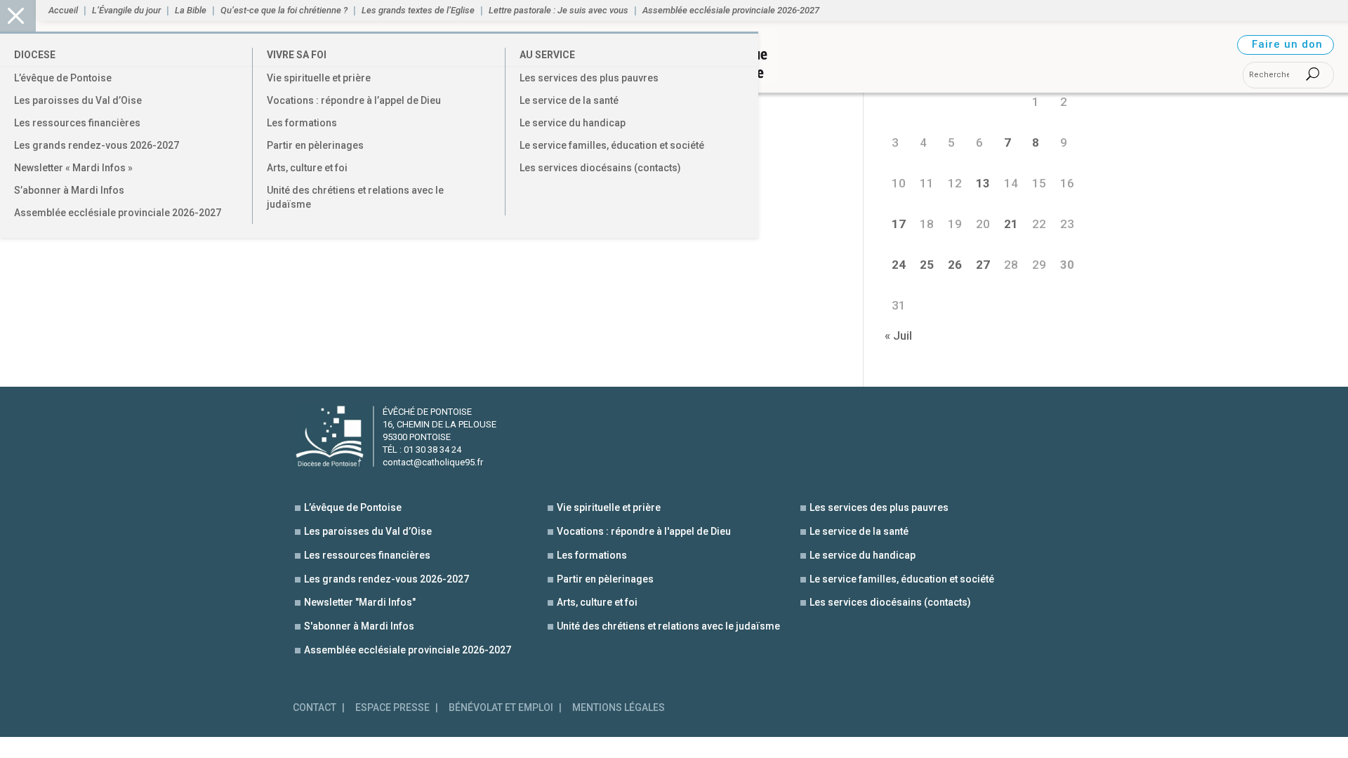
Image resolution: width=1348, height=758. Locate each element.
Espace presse (392, 708)
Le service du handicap (573, 122)
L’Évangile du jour (126, 10)
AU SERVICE (547, 54)
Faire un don (1287, 44)
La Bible (190, 10)
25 (927, 265)
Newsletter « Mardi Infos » (73, 167)
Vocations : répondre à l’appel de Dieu (354, 100)
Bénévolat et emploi (501, 708)
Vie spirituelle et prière (319, 78)
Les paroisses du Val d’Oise (78, 100)
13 (983, 183)
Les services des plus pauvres (589, 78)
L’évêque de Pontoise (63, 78)
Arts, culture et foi (307, 167)
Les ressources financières (77, 122)
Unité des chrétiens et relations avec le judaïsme (355, 197)
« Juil (898, 335)
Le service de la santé (569, 100)
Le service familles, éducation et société (612, 145)
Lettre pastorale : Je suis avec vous (558, 10)
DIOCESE (34, 54)
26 (955, 265)
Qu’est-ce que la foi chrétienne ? (284, 10)
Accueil (63, 10)
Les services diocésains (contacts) (600, 167)
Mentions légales (618, 708)
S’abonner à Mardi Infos (69, 190)
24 (899, 265)
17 (899, 224)
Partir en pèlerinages (315, 145)
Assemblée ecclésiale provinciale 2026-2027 (117, 212)
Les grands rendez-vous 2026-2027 (96, 145)
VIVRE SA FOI (296, 54)
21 (1011, 224)
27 (983, 265)
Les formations (302, 122)
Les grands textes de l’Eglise (418, 10)
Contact (314, 708)
